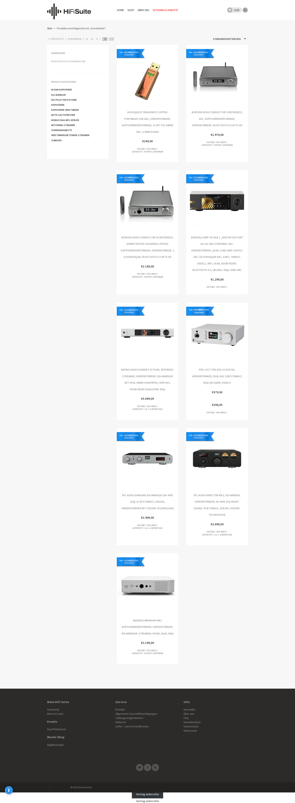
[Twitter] (139, 767)
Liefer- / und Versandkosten (132, 726)
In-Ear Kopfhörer (61, 89)
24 (92, 38)
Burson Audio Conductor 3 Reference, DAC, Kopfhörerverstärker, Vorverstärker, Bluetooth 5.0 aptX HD (201, 76)
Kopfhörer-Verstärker (65, 109)
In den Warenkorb (163, 76)
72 (97, 38)
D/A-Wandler (58, 94)
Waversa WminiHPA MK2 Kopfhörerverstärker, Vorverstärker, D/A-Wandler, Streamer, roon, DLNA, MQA (132, 584)
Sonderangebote (61, 130)
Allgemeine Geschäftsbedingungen (136, 714)
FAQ (186, 718)
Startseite (53, 709)
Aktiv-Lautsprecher (63, 114)
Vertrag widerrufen (147, 794)
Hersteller (190, 709)
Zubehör (56, 140)
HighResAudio (55, 745)
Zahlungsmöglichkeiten (129, 718)
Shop (130, 10)
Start (49, 28)
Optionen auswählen (201, 201)
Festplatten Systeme (64, 99)
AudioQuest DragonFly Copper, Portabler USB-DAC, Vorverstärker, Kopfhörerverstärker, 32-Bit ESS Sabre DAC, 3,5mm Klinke (132, 76)
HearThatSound (56, 729)
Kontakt (120, 709)
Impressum (190, 730)
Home (120, 10)
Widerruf (120, 722)
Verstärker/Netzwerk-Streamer (70, 135)
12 (86, 38)
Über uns (143, 10)
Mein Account (55, 714)
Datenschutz (191, 726)
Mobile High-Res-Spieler (65, 120)
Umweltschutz (192, 722)
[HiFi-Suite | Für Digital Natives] (69, 10)
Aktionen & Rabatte (165, 10)
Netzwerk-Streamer (63, 125)
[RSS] (155, 767)
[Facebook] (147, 767)
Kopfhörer (57, 104)
